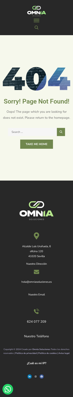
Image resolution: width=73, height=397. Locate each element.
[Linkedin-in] (29, 376)
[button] (7, 389)
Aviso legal (64, 353)
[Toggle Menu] (36, 20)
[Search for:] (36, 132)
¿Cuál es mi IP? (36, 363)
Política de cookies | (48, 353)
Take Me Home (36, 144)
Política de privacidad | (26, 353)
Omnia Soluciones (41, 349)
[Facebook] (42, 376)
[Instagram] (35, 376)
